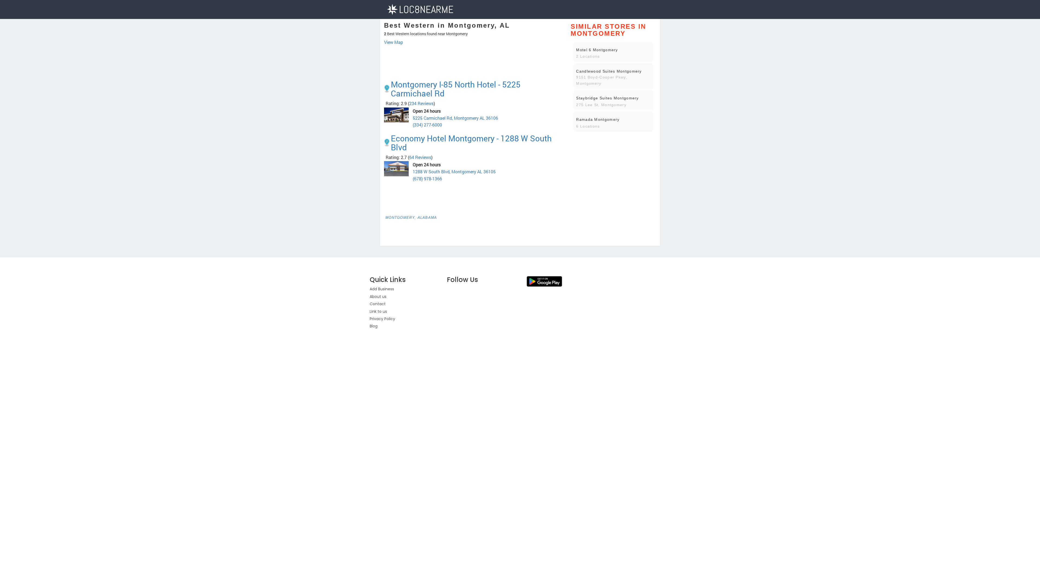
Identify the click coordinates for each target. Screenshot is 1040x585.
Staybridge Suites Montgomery (607, 98)
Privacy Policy (382, 318)
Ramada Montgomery (597, 119)
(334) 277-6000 (427, 125)
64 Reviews (420, 157)
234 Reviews (421, 103)
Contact (378, 304)
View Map (393, 42)
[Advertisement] (473, 60)
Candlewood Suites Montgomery (609, 71)
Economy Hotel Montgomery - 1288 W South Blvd (471, 143)
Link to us (378, 311)
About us (378, 296)
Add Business (382, 289)
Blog (374, 326)
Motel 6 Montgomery (597, 50)
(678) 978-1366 (427, 178)
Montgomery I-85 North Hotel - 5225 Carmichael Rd (456, 89)
